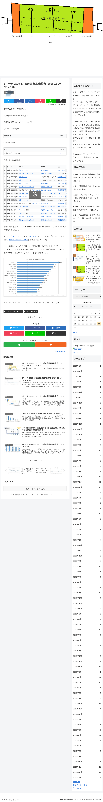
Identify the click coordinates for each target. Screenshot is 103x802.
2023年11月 (87, 429)
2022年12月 (87, 477)
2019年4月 (87, 635)
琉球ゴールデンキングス (48, 193)
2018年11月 (87, 661)
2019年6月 (87, 624)
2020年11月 (87, 551)
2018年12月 (87, 656)
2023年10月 (87, 435)
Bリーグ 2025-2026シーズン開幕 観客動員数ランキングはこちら (86, 208)
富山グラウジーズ (46, 173)
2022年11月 (87, 482)
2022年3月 (87, 503)
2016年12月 (87, 762)
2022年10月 (87, 487)
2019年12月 (87, 598)
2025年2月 (87, 387)
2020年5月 (87, 572)
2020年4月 (87, 577)
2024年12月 (87, 392)
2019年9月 (87, 614)
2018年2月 (87, 693)
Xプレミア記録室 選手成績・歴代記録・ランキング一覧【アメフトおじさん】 (86, 177)
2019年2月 (87, 646)
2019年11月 (87, 603)
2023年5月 (87, 456)
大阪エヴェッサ (24, 170)
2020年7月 (87, 566)
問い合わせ (77, 788)
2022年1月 (87, 514)
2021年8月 (87, 524)
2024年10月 (87, 403)
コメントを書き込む (35, 488)
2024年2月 (87, 413)
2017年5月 (87, 735)
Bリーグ (20, 311)
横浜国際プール (62, 216)
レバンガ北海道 (24, 193)
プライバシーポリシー (82, 785)
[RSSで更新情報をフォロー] (50, 344)
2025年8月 (87, 377)
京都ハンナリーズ (46, 216)
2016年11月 (87, 767)
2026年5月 (87, 366)
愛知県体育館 (62, 190)
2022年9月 (87, 493)
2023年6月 (87, 450)
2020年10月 (87, 556)
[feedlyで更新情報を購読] (19, 344)
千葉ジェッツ (23, 177)
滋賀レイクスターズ (25, 180)
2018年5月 (87, 677)
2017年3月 (87, 746)
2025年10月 (87, 371)
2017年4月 (87, 741)
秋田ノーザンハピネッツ (26, 173)
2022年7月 (87, 498)
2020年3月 (87, 582)
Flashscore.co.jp (79, 352)
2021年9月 (87, 519)
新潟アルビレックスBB (48, 210)
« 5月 (75, 333)
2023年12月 (87, 424)
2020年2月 (87, 587)
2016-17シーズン (10, 311)
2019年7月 (87, 619)
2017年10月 (87, 714)
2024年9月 (87, 408)
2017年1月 (87, 756)
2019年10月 (87, 609)
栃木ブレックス (46, 190)
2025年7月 (87, 382)
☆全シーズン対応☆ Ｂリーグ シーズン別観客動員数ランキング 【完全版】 (86, 198)
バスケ (27, 311)
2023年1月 (87, 471)
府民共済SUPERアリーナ (66, 170)
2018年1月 (87, 698)
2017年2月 (87, 751)
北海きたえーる (62, 193)
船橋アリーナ (62, 177)
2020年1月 (87, 593)
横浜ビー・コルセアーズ (26, 216)
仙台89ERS (44, 170)
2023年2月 (87, 466)
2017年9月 (87, 719)
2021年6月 (87, 529)
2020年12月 (87, 545)
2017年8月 (87, 725)
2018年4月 (87, 682)
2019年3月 (87, 640)
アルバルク (22, 210)
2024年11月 (87, 398)
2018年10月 (87, 667)
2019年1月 (87, 651)
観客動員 (34, 311)
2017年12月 (87, 704)
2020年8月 (87, 561)
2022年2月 (87, 508)
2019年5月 (87, 630)
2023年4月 (87, 461)
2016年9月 (87, 777)
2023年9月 (87, 440)
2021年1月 (87, 540)
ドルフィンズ (35, 190)
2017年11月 (87, 709)
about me (76, 782)
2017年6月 (87, 730)
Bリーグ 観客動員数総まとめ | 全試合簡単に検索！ (86, 187)
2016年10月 (87, 772)
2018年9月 (87, 672)
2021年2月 (87, 535)
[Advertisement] (51, 62)
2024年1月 (87, 419)
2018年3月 (87, 688)
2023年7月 (87, 445)
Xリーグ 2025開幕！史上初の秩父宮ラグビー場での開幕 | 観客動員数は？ (87, 218)
